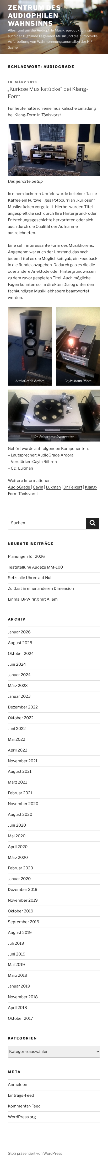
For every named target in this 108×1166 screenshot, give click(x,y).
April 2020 (18, 846)
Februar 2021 (20, 793)
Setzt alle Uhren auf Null (30, 577)
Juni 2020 (17, 825)
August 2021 (19, 771)
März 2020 (18, 857)
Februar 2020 (20, 868)
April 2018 (17, 1007)
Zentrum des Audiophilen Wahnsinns (34, 15)
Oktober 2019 (20, 911)
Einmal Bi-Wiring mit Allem (33, 599)
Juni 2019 (16, 954)
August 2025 (20, 642)
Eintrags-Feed (21, 1095)
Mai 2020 (16, 836)
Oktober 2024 (21, 653)
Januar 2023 (19, 696)
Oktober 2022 (21, 718)
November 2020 (23, 803)
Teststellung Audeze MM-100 (35, 567)
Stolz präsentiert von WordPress (35, 1153)
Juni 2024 (17, 664)
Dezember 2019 (22, 889)
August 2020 (20, 814)
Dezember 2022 (23, 707)
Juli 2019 (16, 943)
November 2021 (22, 761)
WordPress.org (22, 1117)
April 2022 (17, 750)
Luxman (53, 487)
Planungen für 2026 (26, 556)
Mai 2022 (16, 739)
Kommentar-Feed (24, 1106)
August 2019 (20, 932)
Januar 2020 (19, 878)
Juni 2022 (17, 728)
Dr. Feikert (72, 487)
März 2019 (17, 975)
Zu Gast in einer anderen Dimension (41, 588)
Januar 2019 (19, 986)
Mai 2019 (16, 964)
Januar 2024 (19, 675)
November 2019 (23, 900)
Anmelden (17, 1084)
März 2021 (17, 782)
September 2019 (23, 922)
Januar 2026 (19, 632)
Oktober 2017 (20, 1018)
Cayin (38, 487)
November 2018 (23, 997)
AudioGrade (19, 487)
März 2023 (18, 685)
